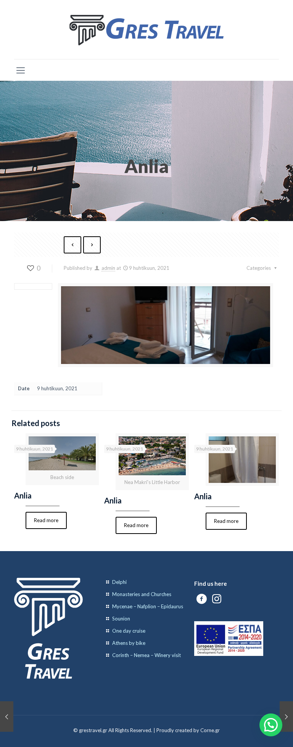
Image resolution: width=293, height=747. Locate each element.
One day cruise (128, 631)
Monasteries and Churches (141, 594)
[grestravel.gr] (146, 29)
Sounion (121, 619)
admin (108, 268)
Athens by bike (128, 643)
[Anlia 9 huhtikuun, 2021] (6, 716)
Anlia (23, 495)
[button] (270, 724)
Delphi (119, 582)
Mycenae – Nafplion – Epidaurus (147, 606)
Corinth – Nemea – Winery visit (146, 655)
